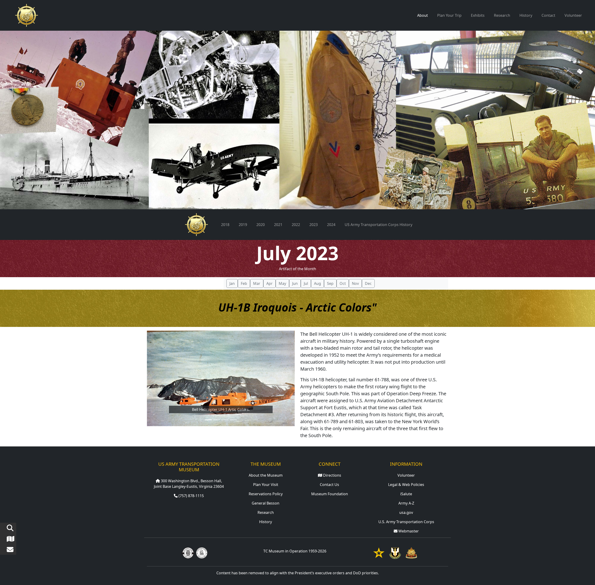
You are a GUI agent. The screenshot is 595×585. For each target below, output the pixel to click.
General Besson (265, 503)
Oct (343, 283)
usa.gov (406, 512)
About (422, 15)
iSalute (406, 493)
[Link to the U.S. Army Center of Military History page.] (202, 552)
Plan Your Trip (449, 15)
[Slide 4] (233, 419)
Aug (317, 283)
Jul (306, 283)
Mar (256, 283)
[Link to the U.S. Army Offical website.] (379, 552)
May (282, 283)
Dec (368, 283)
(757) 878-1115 (191, 495)
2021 (278, 224)
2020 (260, 224)
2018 (225, 224)
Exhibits (478, 15)
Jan (232, 283)
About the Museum (266, 475)
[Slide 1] (208, 419)
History (525, 15)
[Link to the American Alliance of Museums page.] (188, 552)
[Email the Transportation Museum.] (6, 550)
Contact (548, 15)
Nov (355, 283)
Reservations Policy (266, 493)
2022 (296, 224)
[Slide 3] (224, 419)
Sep (330, 283)
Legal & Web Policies (406, 484)
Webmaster (408, 531)
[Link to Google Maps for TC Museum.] (6, 539)
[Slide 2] (216, 419)
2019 (243, 224)
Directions (331, 475)
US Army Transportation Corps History (378, 224)
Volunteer (573, 15)
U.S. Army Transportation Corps (406, 521)
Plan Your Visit (265, 484)
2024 (331, 224)
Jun (295, 283)
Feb (244, 283)
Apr (269, 283)
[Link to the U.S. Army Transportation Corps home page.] (411, 552)
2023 (313, 224)
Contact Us (329, 484)
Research (502, 15)
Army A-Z (406, 503)
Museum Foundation (329, 493)
